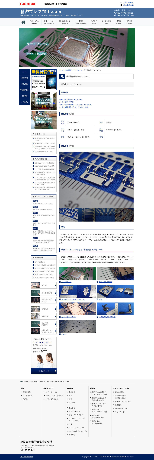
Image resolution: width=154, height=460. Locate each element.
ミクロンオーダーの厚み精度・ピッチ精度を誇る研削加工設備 (45, 178)
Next (130, 180)
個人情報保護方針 (45, 324)
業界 (66, 102)
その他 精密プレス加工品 (78, 431)
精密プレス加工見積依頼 (54, 395)
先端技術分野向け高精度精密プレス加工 (45, 139)
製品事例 (94, 22)
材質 (66, 104)
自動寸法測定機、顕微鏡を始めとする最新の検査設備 (45, 188)
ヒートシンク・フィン (77, 428)
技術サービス (49, 22)
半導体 (71, 102)
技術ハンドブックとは (47, 300)
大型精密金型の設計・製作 (43, 151)
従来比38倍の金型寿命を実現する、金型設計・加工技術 (43, 242)
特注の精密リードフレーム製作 (45, 143)
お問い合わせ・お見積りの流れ (47, 331)
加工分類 (68, 107)
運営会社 (25, 96)
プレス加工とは (40, 262)
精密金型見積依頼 (52, 399)
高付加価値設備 (64, 22)
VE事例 (81, 22)
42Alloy (71, 104)
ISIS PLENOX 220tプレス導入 (44, 166)
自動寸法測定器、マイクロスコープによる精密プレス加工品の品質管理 (44, 233)
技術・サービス (51, 392)
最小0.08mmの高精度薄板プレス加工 (43, 216)
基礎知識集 (27, 392)
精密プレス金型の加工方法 (43, 274)
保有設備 (45, 316)
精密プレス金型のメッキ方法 (44, 277)
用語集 (119, 22)
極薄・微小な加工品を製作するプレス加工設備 (45, 173)
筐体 (70, 424)
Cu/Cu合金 (79, 104)
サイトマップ (128, 5)
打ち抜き (81, 107)
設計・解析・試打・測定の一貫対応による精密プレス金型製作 (45, 147)
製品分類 (68, 99)
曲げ (86, 107)
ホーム (61, 70)
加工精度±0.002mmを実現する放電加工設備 (45, 183)
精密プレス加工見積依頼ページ (44, 101)
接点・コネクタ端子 (76, 415)
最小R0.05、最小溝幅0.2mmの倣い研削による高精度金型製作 (44, 249)
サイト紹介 (25, 102)
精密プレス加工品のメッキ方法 (45, 268)
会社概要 (45, 309)
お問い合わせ (128, 2)
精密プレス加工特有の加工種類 (45, 265)
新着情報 (25, 78)
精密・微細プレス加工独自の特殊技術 (44, 224)
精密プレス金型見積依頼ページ (44, 120)
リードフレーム (77, 70)
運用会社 (129, 22)
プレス (74, 107)
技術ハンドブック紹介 (123, 401)
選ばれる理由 (34, 22)
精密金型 (72, 435)
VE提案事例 (24, 90)
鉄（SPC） (88, 104)
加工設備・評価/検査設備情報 (44, 169)
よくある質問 (106, 22)
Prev (62, 180)
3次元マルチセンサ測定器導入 (45, 163)
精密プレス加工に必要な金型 (44, 271)
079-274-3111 (45, 342)
